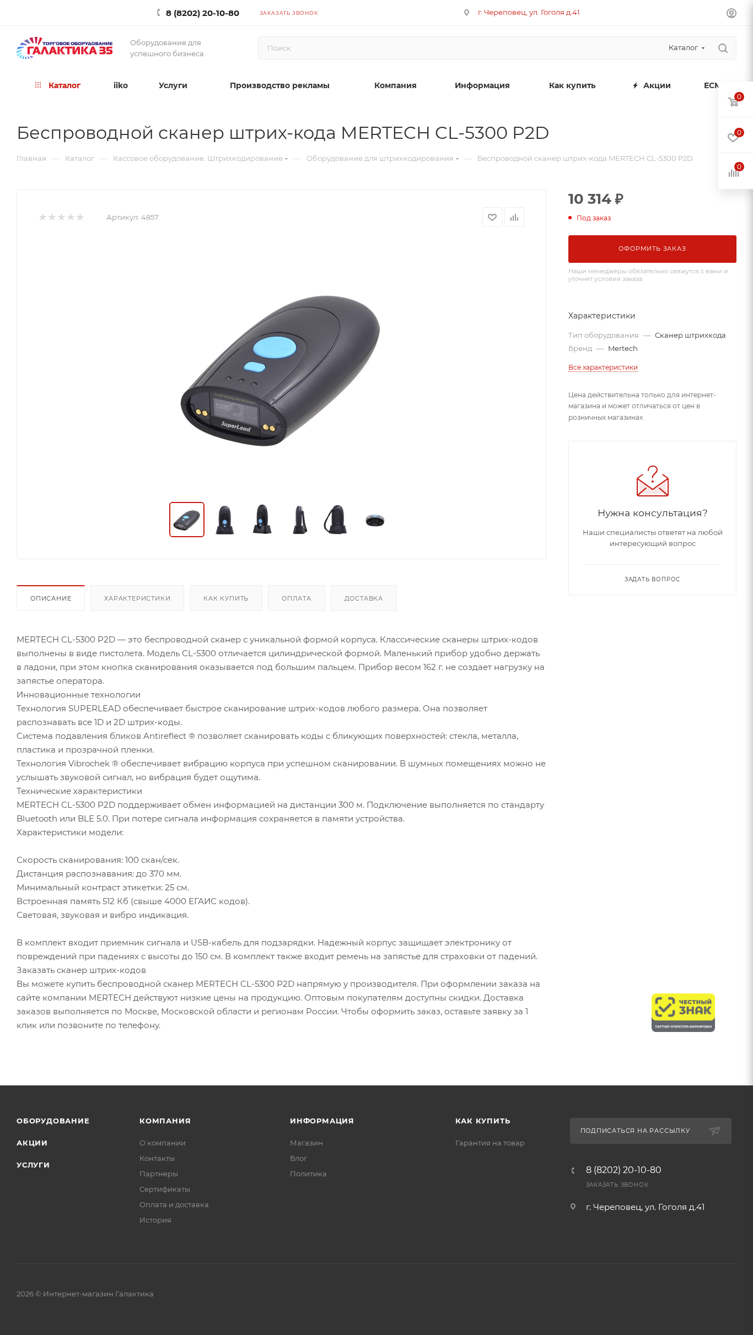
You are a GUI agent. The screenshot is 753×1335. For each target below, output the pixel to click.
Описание (50, 598)
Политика (308, 1173)
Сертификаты (164, 1189)
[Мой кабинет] (731, 14)
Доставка (364, 598)
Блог (298, 1158)
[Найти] (722, 48)
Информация (322, 1120)
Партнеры (158, 1173)
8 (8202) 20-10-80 (202, 13)
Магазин (306, 1142)
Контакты (157, 1158)
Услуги (33, 1164)
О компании (162, 1142)
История (155, 1219)
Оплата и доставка (174, 1204)
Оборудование (53, 1120)
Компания (165, 1120)
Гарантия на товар (490, 1142)
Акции (32, 1142)
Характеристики (137, 598)
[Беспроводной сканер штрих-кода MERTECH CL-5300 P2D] (282, 365)
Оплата (296, 598)
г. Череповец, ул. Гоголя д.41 (529, 12)
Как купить (226, 598)
